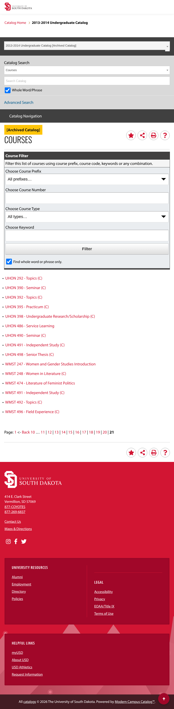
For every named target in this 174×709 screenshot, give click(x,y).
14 (63, 432)
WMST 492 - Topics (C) (23, 402)
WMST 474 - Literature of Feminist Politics (40, 383)
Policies (17, 599)
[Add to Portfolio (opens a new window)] (130, 135)
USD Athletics (22, 667)
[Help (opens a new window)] (164, 135)
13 (56, 432)
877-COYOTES (15, 507)
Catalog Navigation (25, 116)
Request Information (27, 674)
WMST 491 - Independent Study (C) (35, 392)
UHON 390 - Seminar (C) (25, 287)
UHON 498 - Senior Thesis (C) (29, 354)
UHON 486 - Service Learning (29, 325)
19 (98, 432)
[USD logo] (18, 7)
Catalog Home (15, 22)
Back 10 (28, 432)
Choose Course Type (22, 208)
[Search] (167, 81)
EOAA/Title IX (104, 606)
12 (50, 432)
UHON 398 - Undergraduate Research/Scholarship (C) (50, 316)
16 (77, 432)
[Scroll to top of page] (163, 698)
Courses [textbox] (11, 70)
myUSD (17, 652)
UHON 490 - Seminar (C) (25, 335)
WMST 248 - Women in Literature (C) (35, 373)
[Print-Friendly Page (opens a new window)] (153, 135)
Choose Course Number (25, 189)
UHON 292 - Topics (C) (23, 278)
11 (43, 432)
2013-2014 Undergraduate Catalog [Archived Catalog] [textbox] (41, 45)
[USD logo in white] (33, 487)
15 (70, 432)
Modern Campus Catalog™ (135, 701)
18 (91, 432)
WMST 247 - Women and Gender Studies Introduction (50, 364)
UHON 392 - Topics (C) (23, 297)
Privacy (99, 599)
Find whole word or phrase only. (37, 262)
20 (105, 432)
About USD (20, 660)
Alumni (17, 577)
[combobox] (87, 45)
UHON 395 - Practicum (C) (27, 306)
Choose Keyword (19, 227)
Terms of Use (104, 613)
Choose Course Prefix (23, 171)
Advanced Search (19, 102)
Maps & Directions (18, 529)
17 (84, 432)
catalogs (29, 701)
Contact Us (13, 521)
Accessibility (103, 592)
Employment (21, 584)
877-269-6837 (15, 512)
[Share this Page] (142, 135)
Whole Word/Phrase (27, 90)
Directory (19, 591)
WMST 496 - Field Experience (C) (32, 411)
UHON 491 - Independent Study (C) (35, 344)
